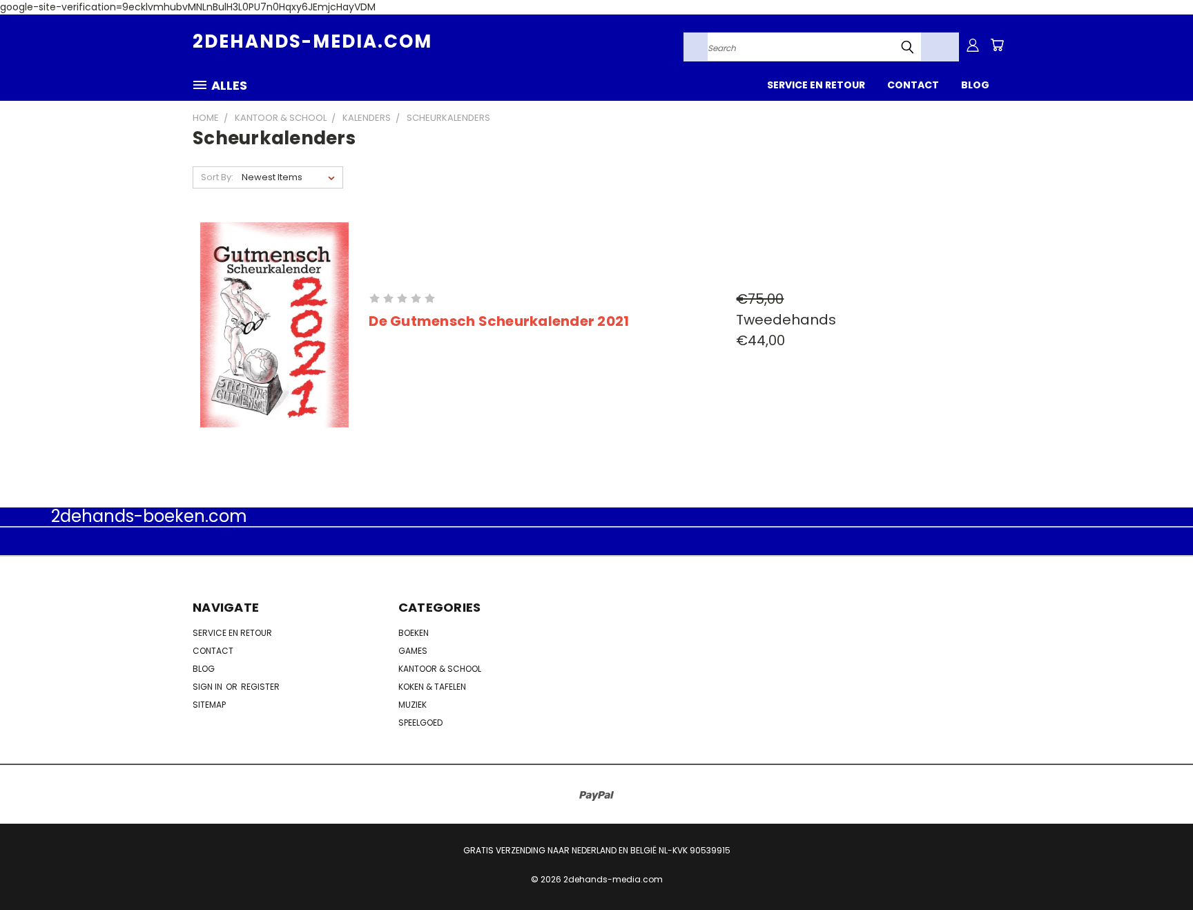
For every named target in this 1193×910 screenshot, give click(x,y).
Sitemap (209, 704)
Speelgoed (420, 722)
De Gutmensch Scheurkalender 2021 (499, 321)
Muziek (412, 704)
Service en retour (816, 85)
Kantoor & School (439, 669)
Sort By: (217, 177)
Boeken (413, 633)
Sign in (208, 687)
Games (412, 651)
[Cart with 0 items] (997, 45)
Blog (975, 85)
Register (260, 687)
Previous (1157, 867)
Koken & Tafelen (432, 687)
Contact (913, 85)
